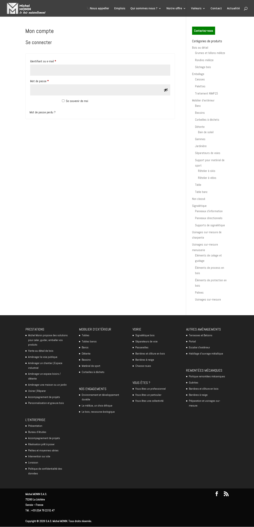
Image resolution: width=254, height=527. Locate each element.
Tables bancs (89, 341)
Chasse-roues (143, 366)
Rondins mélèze (204, 60)
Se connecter (44, 102)
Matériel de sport (91, 366)
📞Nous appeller (98, 8)
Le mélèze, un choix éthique (97, 405)
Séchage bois (203, 67)
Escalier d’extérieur (199, 347)
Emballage (198, 74)
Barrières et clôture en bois (150, 353)
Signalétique (199, 206)
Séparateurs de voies (207, 153)
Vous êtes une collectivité (149, 401)
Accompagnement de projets (44, 397)
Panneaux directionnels (208, 218)
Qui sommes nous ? (143, 8)
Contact (216, 8)
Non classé (198, 199)
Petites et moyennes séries (43, 450)
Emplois (119, 8)
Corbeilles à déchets (207, 120)
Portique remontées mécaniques (207, 376)
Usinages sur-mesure (208, 299)
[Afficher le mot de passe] (166, 90)
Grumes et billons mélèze (210, 53)
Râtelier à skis (206, 171)
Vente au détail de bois (40, 351)
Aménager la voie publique (42, 357)
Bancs (85, 347)
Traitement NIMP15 (206, 93)
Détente (200, 127)
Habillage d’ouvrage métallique (206, 353)
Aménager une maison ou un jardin (47, 384)
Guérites (193, 382)
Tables (85, 335)
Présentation (35, 426)
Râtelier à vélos (207, 178)
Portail (192, 341)
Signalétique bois (145, 335)
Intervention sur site (39, 456)
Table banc (201, 192)
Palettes (200, 86)
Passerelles (141, 347)
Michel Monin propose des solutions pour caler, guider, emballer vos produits (48, 340)
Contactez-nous (203, 31)
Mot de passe (45, 81)
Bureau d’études (37, 432)
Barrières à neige (144, 359)
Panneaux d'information (209, 211)
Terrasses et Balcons (200, 335)
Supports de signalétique (210, 225)
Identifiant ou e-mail (49, 61)
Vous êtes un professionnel (150, 388)
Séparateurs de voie (146, 341)
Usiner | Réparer (37, 391)
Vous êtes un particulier (148, 395)
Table (198, 185)
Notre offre (174, 8)
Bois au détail (200, 47)
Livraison (33, 462)
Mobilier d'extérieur (203, 100)
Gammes (200, 139)
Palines (199, 292)
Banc (198, 106)
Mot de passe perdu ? (43, 112)
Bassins (200, 113)
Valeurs (196, 8)
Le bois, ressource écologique (98, 411)
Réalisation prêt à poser (41, 444)
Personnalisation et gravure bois (46, 403)
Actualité (233, 8)
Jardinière (201, 146)
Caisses (200, 79)
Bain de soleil (206, 132)
